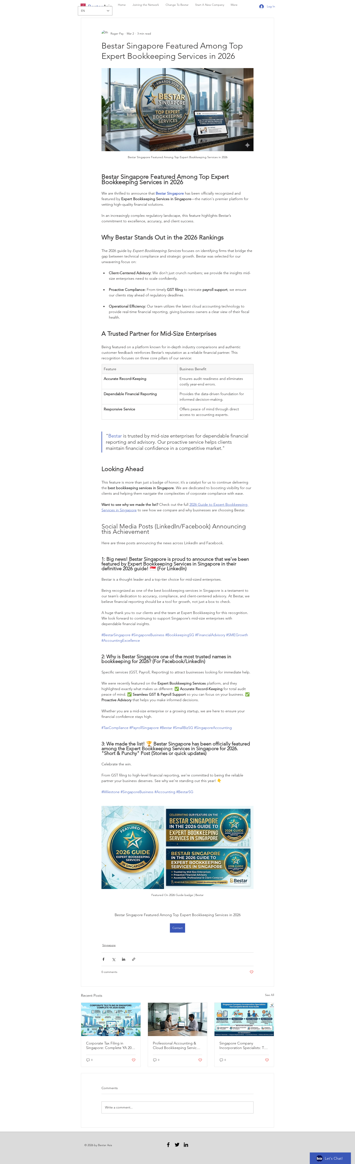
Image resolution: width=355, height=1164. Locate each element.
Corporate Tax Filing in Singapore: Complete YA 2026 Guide (110, 1045)
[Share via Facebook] (103, 959)
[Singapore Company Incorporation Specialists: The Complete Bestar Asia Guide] (244, 1019)
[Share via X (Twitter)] (113, 959)
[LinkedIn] (186, 1145)
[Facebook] (168, 1145)
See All (269, 995)
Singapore (109, 945)
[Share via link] (134, 959)
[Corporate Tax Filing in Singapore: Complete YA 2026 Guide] (111, 1019)
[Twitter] (177, 1145)
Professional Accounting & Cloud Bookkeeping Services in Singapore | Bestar (176, 1045)
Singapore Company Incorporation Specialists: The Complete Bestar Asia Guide (243, 1045)
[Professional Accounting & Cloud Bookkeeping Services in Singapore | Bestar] (177, 1019)
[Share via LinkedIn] (124, 959)
